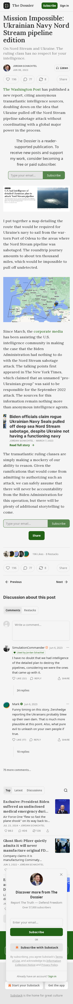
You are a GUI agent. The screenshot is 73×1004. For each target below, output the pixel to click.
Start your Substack (26, 985)
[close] (61, 874)
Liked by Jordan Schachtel (30, 652)
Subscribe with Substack (39, 947)
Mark (15, 704)
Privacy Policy (49, 965)
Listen (64, 68)
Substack (16, 995)
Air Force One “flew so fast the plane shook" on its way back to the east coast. (25, 819)
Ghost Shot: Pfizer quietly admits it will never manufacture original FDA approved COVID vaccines (26, 845)
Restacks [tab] (30, 610)
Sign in (64, 5)
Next (59, 582)
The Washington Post (22, 89)
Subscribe (49, 5)
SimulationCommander (28, 647)
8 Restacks (52, 554)
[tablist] (20, 610)
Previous (15, 582)
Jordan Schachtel (25, 66)
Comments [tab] (13, 610)
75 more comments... (17, 770)
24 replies (23, 690)
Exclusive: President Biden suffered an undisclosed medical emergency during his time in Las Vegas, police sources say (26, 806)
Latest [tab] (18, 790)
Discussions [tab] (34, 790)
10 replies (23, 752)
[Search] (66, 790)
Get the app (56, 985)
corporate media (48, 331)
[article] (36, 816)
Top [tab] (8, 790)
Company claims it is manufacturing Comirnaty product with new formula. (22, 858)
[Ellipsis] (67, 647)
